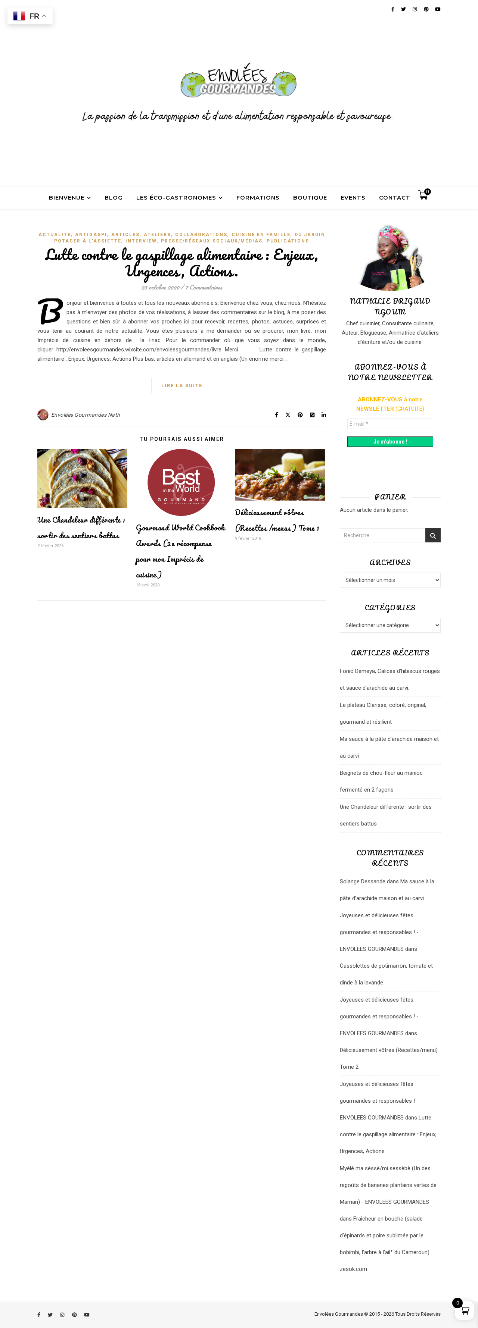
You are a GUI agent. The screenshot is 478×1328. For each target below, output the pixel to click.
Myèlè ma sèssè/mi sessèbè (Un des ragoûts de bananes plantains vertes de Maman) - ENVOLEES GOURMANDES (388, 1185)
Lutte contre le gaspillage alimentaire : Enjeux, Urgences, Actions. (182, 262)
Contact (394, 197)
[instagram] (62, 1315)
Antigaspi (91, 234)
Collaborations (201, 234)
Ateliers (157, 234)
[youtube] (87, 1315)
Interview (141, 241)
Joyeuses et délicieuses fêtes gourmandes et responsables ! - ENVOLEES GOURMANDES (379, 932)
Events (353, 197)
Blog (114, 197)
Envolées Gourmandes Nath (85, 415)
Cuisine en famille (261, 234)
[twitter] (51, 1315)
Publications (288, 241)
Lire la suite (181, 385)
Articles (125, 234)
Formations (258, 197)
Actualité (54, 234)
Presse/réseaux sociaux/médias (212, 241)
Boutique (310, 197)
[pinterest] (75, 1315)
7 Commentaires (203, 287)
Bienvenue (66, 197)
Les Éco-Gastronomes (176, 197)
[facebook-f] (39, 1315)
